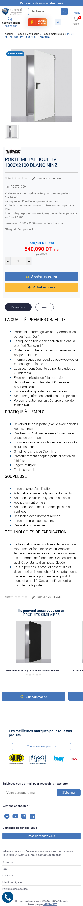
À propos (7, 862)
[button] (76, 21)
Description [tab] (18, 307)
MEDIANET (50, 904)
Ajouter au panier (44, 276)
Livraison (7, 875)
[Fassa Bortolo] (38, 759)
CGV (4, 868)
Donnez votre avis (49, 178)
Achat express (44, 287)
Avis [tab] (44, 307)
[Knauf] (59, 759)
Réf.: (7, 186)
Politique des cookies (15, 888)
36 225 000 (11, 26)
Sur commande (36, 697)
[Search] (64, 11)
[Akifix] (17, 759)
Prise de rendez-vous (41, 836)
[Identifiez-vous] (58, 22)
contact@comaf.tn (49, 854)
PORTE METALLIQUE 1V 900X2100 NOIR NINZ (33, 670)
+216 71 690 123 (17, 854)
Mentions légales (12, 882)
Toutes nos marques (39, 746)
